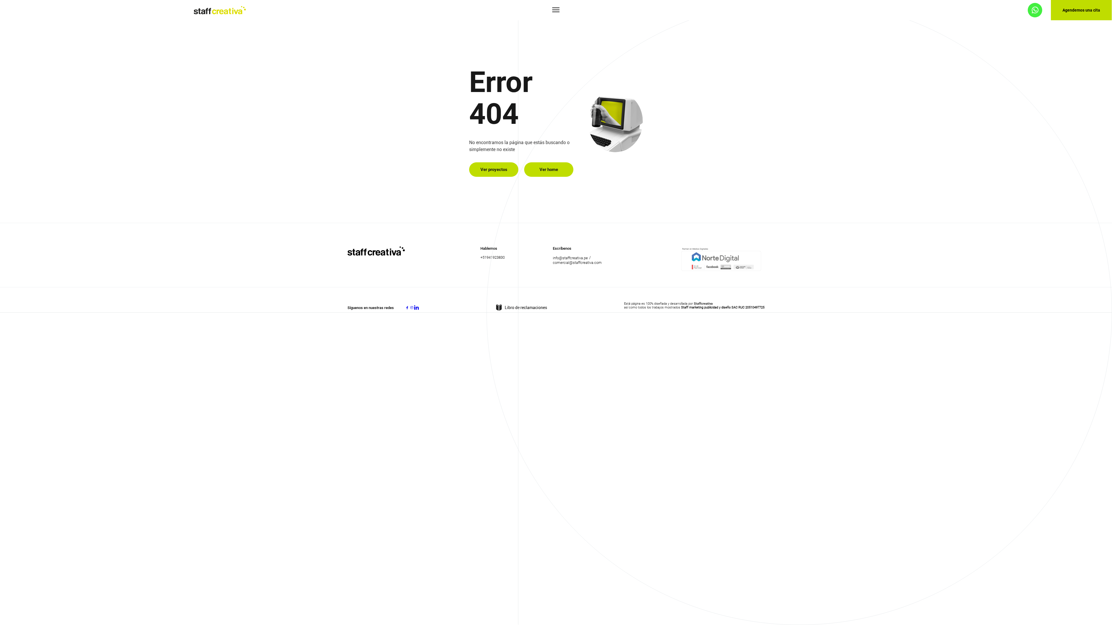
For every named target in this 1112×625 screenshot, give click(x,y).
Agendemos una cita (1081, 10)
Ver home (548, 169)
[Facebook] (407, 307)
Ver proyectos (493, 169)
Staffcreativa (703, 304)
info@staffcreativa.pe (570, 258)
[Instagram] (411, 307)
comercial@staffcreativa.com (577, 262)
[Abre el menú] (555, 10)
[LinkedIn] (416, 307)
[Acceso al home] (220, 10)
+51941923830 (492, 257)
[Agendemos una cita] (1035, 10)
